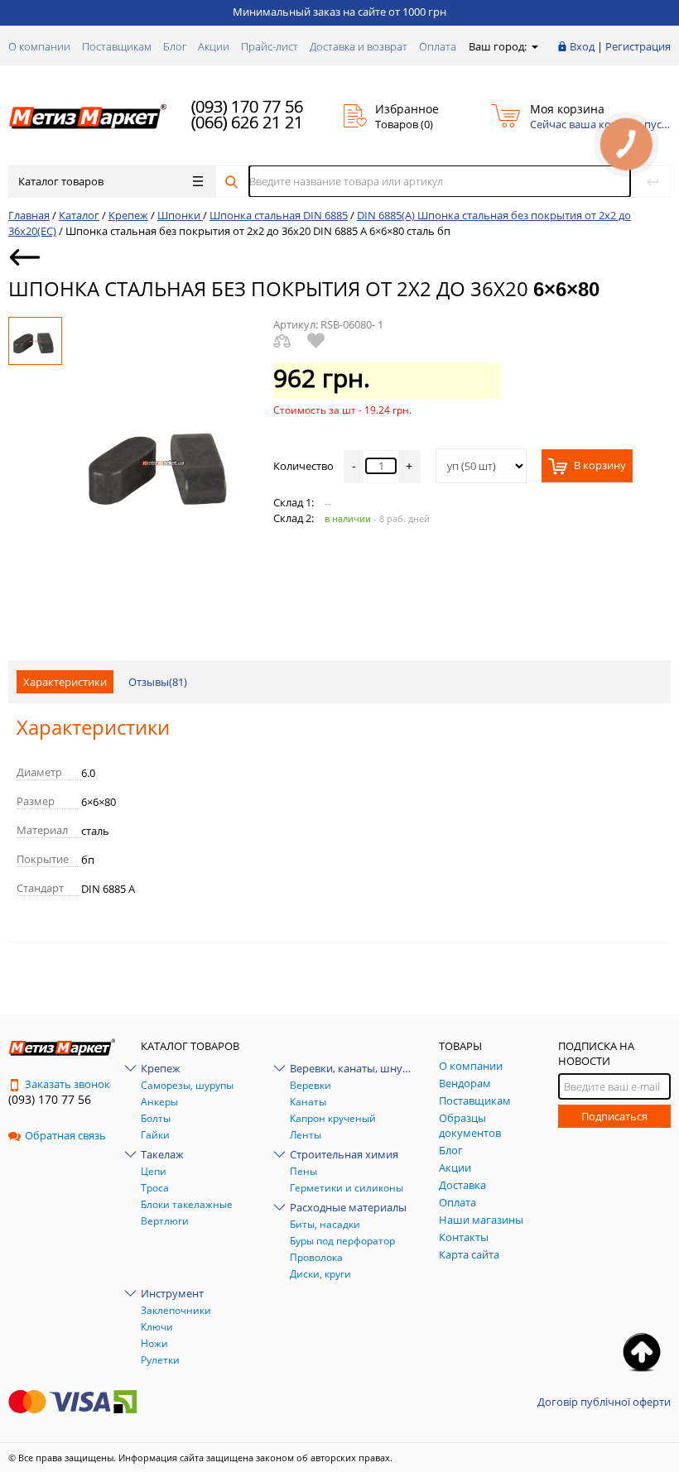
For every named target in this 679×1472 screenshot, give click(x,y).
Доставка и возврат (358, 46)
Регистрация (638, 46)
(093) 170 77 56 (247, 106)
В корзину (598, 465)
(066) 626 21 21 (247, 122)
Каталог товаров (61, 181)
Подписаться (614, 1116)
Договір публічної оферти (604, 1401)
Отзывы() (157, 681)
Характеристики (65, 681)
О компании (39, 46)
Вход (582, 46)
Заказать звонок (67, 1083)
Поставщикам (117, 46)
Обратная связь (65, 1135)
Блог (174, 46)
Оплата (437, 46)
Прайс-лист (269, 46)
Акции (213, 46)
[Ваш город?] (533, 46)
